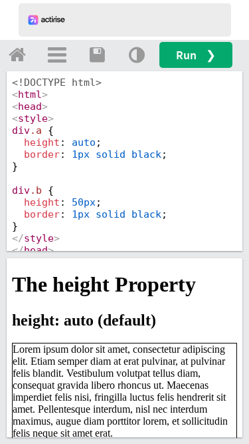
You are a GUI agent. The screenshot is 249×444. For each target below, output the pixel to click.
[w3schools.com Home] (17, 55)
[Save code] (97, 55)
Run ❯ (196, 55)
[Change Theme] (137, 55)
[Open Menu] (57, 55)
